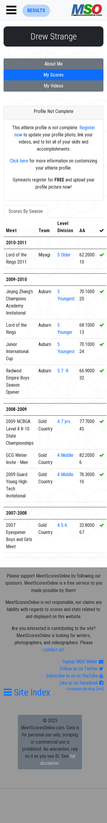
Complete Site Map (81, 689)
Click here (19, 161)
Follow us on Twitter (79, 669)
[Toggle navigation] (11, 10)
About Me (54, 64)
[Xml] (99, 689)
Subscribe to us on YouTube (72, 676)
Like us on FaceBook (79, 683)
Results (36, 10)
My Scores (53, 75)
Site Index (31, 692)
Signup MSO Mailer (80, 661)
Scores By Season (26, 211)
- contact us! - (53, 650)
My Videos (53, 86)
